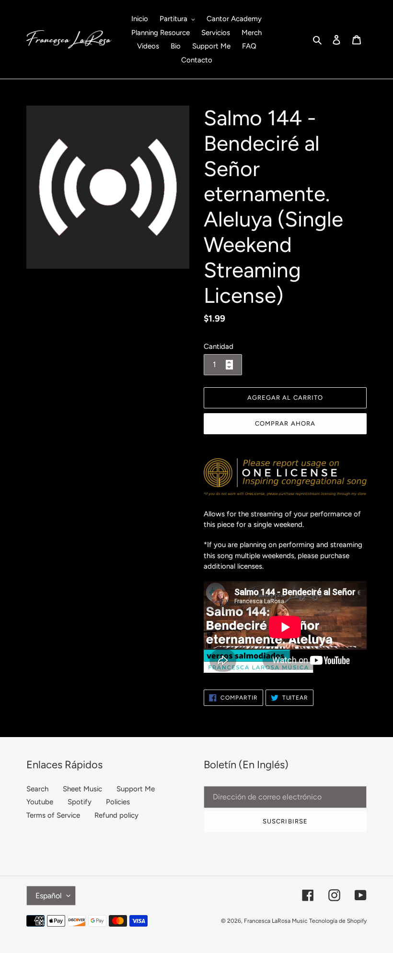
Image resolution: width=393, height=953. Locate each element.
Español (48, 895)
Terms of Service (53, 815)
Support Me (135, 789)
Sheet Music (82, 789)
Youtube (39, 802)
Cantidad (218, 346)
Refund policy (116, 815)
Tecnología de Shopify (338, 920)
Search (37, 789)
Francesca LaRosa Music (275, 920)
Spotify (80, 802)
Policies (118, 802)
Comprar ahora (285, 423)
